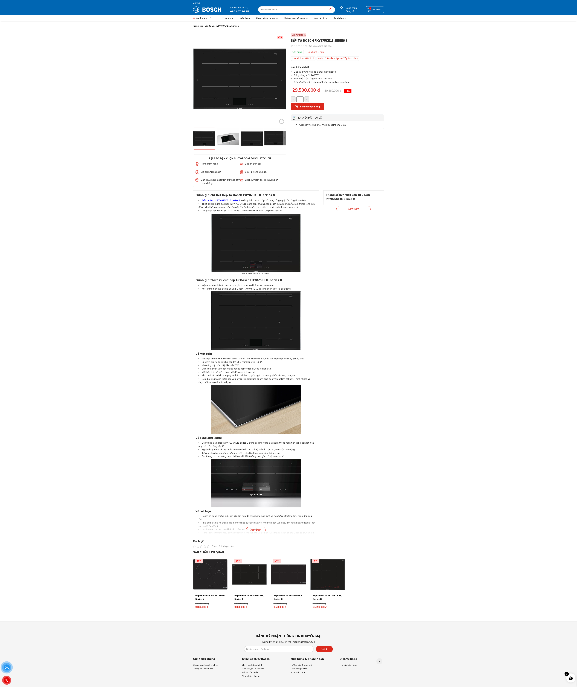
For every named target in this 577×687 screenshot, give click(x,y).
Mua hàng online (299, 668)
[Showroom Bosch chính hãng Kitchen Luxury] (207, 9)
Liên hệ (196, 3)
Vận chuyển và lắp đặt (253, 668)
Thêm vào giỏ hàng (309, 106)
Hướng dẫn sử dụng (294, 18)
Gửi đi (324, 648)
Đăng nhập (351, 7)
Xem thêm (255, 529)
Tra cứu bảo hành (348, 665)
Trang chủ (228, 18)
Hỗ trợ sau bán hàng (203, 668)
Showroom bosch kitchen (205, 665)
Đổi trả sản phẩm (250, 672)
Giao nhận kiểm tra (251, 676)
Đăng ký (350, 11)
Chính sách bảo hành (252, 665)
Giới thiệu (245, 18)
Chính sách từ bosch (267, 18)
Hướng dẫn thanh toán (302, 665)
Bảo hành (338, 18)
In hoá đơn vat (298, 672)
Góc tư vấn (319, 18)
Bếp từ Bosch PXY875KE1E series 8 (221, 200)
